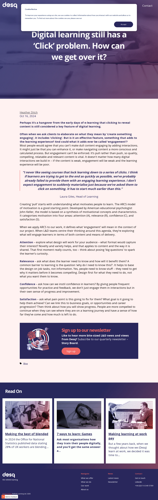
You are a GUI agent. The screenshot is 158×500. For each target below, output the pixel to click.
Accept (123, 24)
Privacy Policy (7, 494)
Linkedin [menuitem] (138, 482)
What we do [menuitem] (86, 482)
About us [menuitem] (85, 489)
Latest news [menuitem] (113, 478)
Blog (25, 363)
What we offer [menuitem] (87, 478)
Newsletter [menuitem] (113, 482)
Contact (147, 5)
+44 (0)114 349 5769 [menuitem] (144, 485)
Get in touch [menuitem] (140, 478)
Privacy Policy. (87, 18)
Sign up (71, 351)
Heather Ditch (29, 112)
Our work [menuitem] (85, 485)
